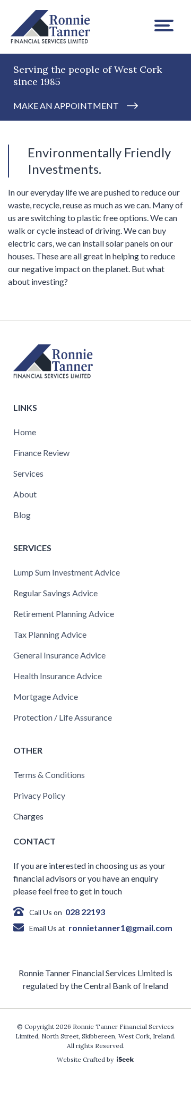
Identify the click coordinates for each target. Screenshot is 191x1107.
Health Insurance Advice (57, 676)
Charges (28, 816)
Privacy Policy (39, 795)
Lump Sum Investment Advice (66, 572)
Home (24, 432)
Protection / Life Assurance (62, 717)
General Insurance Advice (59, 655)
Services (28, 473)
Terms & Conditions (49, 775)
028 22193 (85, 912)
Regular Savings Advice (55, 593)
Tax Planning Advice (49, 634)
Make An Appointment (66, 105)
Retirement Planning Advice (63, 614)
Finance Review (41, 452)
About (25, 494)
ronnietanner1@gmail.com (120, 928)
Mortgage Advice (45, 696)
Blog (22, 515)
